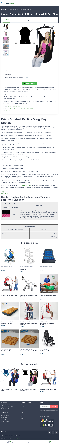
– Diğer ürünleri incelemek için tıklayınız (12, 192)
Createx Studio (17, 438)
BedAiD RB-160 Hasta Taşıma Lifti (9, 268)
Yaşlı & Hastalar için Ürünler (7, 407)
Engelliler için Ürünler (6, 405)
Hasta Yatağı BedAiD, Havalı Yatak (48, 268)
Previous (2, 381)
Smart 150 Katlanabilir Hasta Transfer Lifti (47, 324)
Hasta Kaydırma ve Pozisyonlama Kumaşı (48, 296)
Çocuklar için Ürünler (5, 409)
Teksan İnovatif (5, 193)
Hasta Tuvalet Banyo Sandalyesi (27, 266)
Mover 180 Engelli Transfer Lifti (48, 389)
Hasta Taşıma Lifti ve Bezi (25, 9)
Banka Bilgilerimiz (5, 421)
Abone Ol (54, 406)
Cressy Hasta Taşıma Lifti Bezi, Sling (9, 390)
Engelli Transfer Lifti (24, 387)
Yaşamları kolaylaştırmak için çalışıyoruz (10, 435)
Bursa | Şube (4, 417)
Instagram (53, 432)
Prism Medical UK (10, 111)
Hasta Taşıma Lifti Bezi (24, 185)
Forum (56, 432)
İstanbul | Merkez (5, 415)
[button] (53, 26)
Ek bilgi (27, 20)
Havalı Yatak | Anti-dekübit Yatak (46, 266)
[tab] (6, 20)
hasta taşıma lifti (11, 108)
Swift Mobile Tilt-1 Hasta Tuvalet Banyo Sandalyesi (28, 296)
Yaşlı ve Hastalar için (13, 9)
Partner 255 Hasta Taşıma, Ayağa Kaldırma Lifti (28, 324)
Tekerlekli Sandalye (44, 349)
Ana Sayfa (4, 9)
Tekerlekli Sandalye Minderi (6, 349)
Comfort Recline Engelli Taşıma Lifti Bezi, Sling (28, 390)
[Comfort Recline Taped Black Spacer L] (14, 77)
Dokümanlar (19, 20)
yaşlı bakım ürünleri (29, 108)
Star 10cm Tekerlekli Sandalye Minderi (8, 351)
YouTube (49, 432)
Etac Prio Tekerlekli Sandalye (47, 350)
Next (56, 381)
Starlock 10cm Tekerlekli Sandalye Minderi (29, 351)
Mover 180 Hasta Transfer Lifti (9, 295)
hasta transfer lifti (20, 108)
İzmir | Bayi (3, 419)
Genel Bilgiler (6, 20)
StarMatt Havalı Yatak (6, 323)
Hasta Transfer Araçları (44, 294)
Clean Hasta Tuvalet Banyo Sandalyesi (27, 268)
